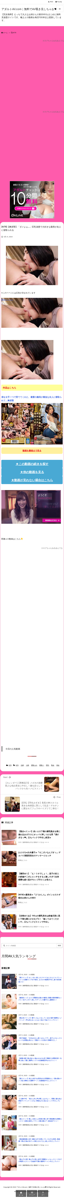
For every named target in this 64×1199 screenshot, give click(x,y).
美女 (57, 765)
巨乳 (47, 765)
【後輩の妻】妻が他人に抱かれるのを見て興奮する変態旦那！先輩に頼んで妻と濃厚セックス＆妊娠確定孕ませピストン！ (40, 1059)
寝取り (41, 765)
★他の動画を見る (32, 472)
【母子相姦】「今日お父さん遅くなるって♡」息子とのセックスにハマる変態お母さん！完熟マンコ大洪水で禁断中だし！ (40, 1039)
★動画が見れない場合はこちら (32, 480)
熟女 (52, 765)
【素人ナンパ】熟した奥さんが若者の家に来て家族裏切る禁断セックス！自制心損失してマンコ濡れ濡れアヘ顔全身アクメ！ (40, 1120)
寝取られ (34, 765)
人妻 (27, 765)
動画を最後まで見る (32, 450)
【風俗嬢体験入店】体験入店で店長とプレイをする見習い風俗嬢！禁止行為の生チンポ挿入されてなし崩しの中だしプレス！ (39, 1140)
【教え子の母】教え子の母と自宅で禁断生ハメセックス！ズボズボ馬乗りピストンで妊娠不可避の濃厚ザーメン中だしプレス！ (40, 1160)
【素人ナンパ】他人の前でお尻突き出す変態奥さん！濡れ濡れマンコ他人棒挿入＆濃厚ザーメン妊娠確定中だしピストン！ (40, 1080)
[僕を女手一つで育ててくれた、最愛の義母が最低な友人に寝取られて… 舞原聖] (32, 423)
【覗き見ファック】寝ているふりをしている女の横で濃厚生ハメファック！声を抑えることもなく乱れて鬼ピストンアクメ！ (40, 1019)
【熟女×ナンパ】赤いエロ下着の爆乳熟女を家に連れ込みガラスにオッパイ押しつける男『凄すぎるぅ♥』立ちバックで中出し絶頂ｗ (39, 834)
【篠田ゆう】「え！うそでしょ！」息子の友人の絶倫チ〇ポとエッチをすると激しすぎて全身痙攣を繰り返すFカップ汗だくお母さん (38, 876)
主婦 (22, 765)
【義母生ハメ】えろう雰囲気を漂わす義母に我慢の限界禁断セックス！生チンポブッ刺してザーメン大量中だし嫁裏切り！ (40, 999)
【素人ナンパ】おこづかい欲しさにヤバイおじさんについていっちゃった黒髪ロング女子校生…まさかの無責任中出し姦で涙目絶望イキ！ (40, 980)
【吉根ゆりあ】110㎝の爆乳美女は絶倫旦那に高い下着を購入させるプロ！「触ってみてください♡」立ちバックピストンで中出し (39, 919)
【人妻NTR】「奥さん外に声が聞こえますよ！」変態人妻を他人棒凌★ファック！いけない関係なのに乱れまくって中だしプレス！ (40, 1101)
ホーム (5, 33)
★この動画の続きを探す (32, 464)
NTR (14, 33)
